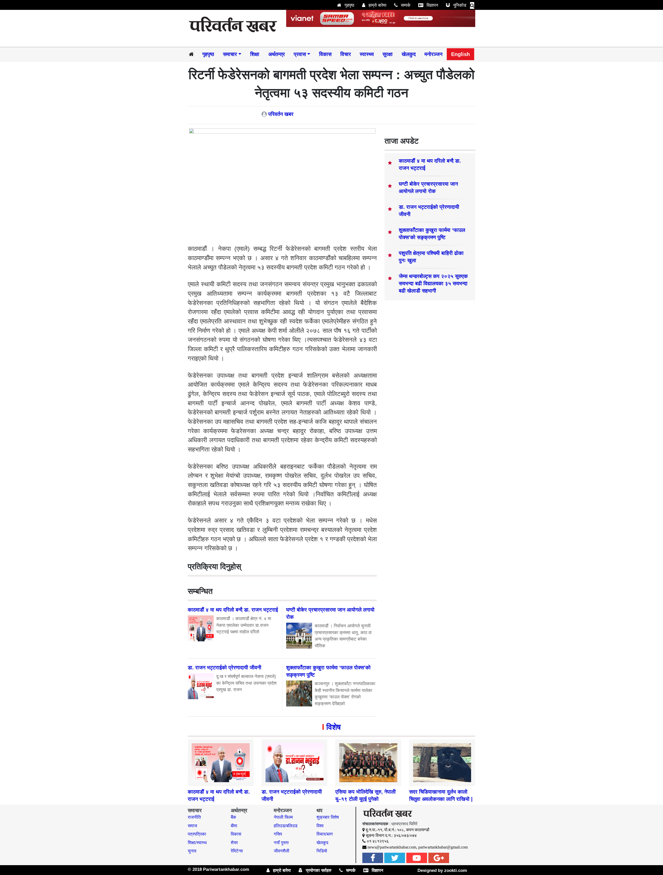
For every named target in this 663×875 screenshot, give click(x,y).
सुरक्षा (388, 54)
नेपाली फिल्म (283, 817)
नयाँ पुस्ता (281, 842)
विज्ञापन (431, 5)
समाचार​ (230, 54)
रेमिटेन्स (237, 851)
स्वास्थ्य (367, 54)
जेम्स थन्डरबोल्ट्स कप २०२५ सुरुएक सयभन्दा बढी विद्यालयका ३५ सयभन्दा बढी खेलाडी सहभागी (433, 283)
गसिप (278, 834)
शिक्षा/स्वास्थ (197, 842)
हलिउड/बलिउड (285, 825)
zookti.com (455, 870)
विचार (345, 54)
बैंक (233, 817)
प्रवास (300, 54)
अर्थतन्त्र (276, 54)
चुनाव (192, 851)
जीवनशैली (281, 851)
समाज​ (192, 825)
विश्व (319, 825)
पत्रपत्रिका (197, 834)
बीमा (234, 825)
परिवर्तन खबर (280, 114)
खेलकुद (409, 54)
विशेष (333, 727)
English (460, 54)
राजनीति (194, 817)
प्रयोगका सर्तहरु (318, 870)
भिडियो (321, 851)
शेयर (234, 842)
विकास (325, 54)
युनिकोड (459, 5)
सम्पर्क (405, 5)
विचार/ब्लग (324, 834)
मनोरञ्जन (433, 54)
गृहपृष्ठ (348, 5)
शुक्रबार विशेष (327, 817)
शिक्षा (254, 54)
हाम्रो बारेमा (376, 5)
